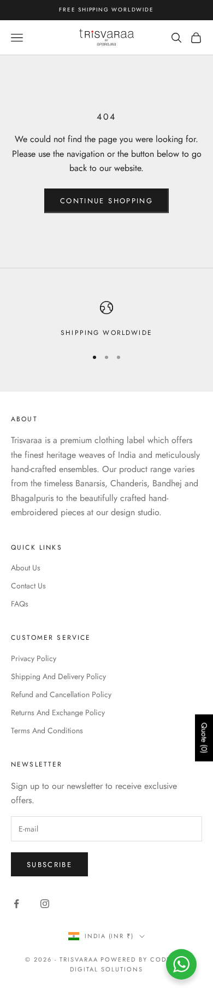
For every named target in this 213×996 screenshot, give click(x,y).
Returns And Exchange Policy (58, 712)
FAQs (19, 603)
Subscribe (49, 864)
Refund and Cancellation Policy (61, 694)
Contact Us (28, 585)
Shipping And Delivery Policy (58, 676)
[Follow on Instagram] (44, 903)
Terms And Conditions (47, 730)
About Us (25, 567)
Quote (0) (204, 738)
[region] (106, 319)
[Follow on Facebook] (16, 903)
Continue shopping (106, 201)
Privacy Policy (33, 658)
